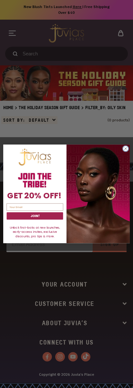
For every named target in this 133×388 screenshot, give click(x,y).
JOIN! (34, 216)
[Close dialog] (125, 149)
